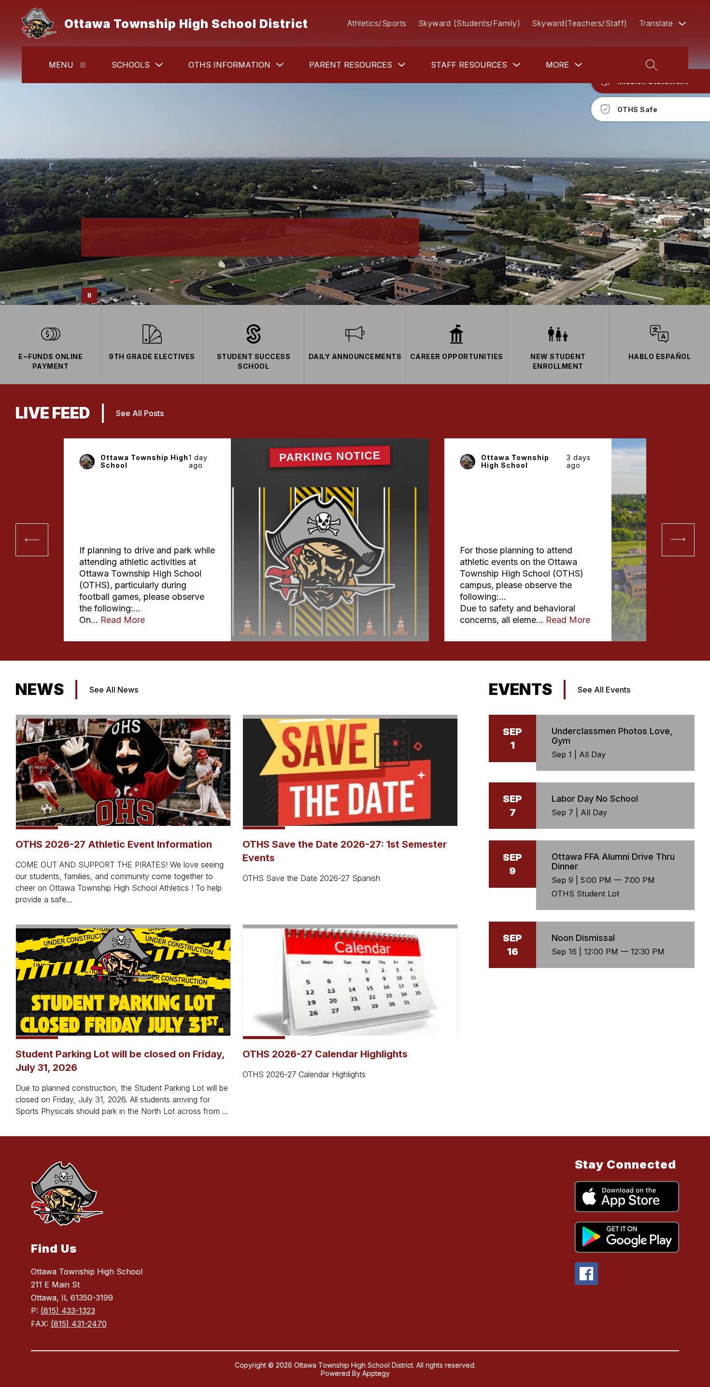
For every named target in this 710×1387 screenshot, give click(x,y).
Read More (122, 620)
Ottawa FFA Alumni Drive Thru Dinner (613, 861)
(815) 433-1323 (68, 1310)
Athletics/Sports (377, 23)
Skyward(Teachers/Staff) (579, 23)
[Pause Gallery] (89, 295)
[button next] (678, 539)
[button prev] (31, 539)
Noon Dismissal (583, 938)
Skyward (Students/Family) (469, 23)
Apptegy (376, 1373)
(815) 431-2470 (79, 1324)
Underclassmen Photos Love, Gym (612, 736)
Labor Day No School (595, 799)
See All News (113, 689)
